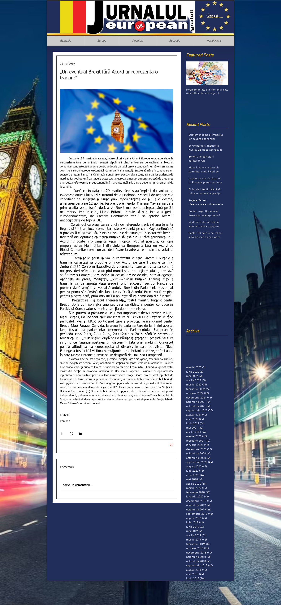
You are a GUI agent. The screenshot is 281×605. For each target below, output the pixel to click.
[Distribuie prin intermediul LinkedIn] (80, 433)
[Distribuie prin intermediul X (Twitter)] (71, 433)
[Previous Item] (192, 73)
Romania (65, 421)
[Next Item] (222, 73)
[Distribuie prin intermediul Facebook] (62, 433)
